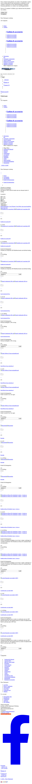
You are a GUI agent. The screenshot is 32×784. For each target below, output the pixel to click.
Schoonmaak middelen (9, 677)
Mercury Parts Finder (9, 662)
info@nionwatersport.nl (8, 711)
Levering (6, 684)
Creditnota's (6, 699)
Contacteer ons (7, 690)
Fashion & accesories (15, 32)
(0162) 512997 (5, 712)
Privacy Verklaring (8, 686)
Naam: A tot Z (9, 206)
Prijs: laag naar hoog (24, 206)
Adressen (6, 700)
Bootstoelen (7, 678)
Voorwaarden (7, 687)
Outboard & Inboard (9, 659)
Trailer (6, 673)
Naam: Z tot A (15, 206)
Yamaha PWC (7, 660)
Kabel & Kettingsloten (9, 182)
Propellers (6, 663)
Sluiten (2, 12)
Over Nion (6, 689)
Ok (6, 12)
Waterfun (6, 667)
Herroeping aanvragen (6, 714)
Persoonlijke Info (8, 696)
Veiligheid (6, 669)
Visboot (6, 670)
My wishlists (7, 702)
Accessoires (7, 666)
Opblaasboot (7, 671)
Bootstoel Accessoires (9, 679)
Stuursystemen (7, 664)
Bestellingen (6, 698)
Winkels (5, 691)
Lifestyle (6, 674)
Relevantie (3, 205)
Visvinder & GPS (8, 675)
